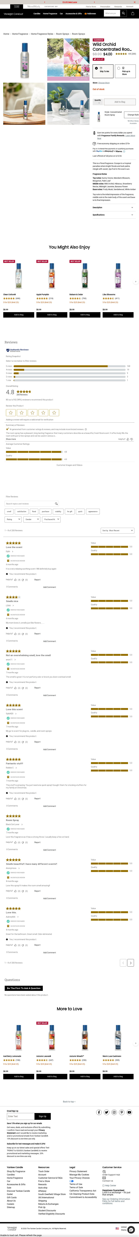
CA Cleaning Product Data (82, 1194)
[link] (11, 298)
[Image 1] (24, 59)
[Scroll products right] (135, 281)
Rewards (42, 1184)
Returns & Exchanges (48, 1204)
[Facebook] (99, 1112)
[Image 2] (68, 59)
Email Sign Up (12, 1111)
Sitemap (11, 1207)
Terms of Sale (76, 1187)
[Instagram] (114, 1112)
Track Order (43, 1171)
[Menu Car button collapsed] (63, 13)
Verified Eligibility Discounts (51, 1214)
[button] (131, 1230)
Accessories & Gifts (74, 14)
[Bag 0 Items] (132, 13)
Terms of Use (76, 1184)
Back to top (68, 1101)
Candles (37, 14)
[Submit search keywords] (123, 13)
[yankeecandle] (17, 6)
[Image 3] (24, 104)
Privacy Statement (78, 1171)
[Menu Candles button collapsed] (40, 13)
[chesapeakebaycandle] (51, 6)
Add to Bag (120, 102)
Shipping (42, 1200)
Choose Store (104, 83)
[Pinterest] (121, 1112)
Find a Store (44, 1181)
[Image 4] (68, 104)
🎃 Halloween (90, 14)
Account (42, 1174)
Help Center (110, 1186)
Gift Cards (12, 1197)
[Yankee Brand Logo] (13, 13)
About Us (11, 1200)
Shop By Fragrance (16, 1171)
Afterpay (42, 1191)
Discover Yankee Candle (18, 1191)
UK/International (46, 1197)
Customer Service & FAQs (50, 1178)
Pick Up (41, 1207)
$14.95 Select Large (70, 2)
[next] (94, 2)
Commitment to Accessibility (83, 1197)
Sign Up (42, 1116)
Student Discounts (47, 1210)
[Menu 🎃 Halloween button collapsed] (96, 13)
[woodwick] (33, 6)
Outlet (10, 1194)
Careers (10, 1204)
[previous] (44, 2)
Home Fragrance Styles (42, 34)
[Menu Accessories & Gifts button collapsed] (81, 13)
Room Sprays (62, 34)
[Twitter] (106, 1112)
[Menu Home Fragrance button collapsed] (57, 13)
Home (6, 34)
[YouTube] (129, 1112)
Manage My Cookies (79, 1174)
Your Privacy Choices (80, 1178)
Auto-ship (42, 1187)
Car (8, 1181)
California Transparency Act (83, 1190)
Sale (9, 1187)
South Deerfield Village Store (52, 1194)
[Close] (134, 2)
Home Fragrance (50, 14)
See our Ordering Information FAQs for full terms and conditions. (116, 1201)
